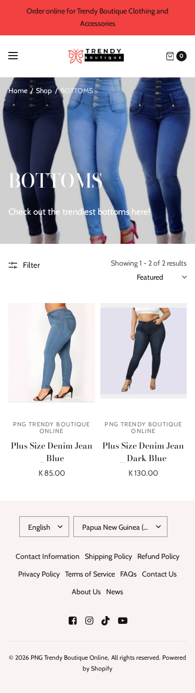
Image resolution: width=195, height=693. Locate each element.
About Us (86, 591)
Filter (31, 265)
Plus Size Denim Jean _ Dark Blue (143, 451)
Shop (44, 90)
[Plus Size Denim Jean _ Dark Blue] (143, 356)
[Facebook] (72, 620)
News (114, 591)
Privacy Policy (39, 574)
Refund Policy (158, 556)
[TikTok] (106, 620)
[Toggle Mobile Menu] (19, 56)
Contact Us (159, 574)
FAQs (128, 574)
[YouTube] (122, 620)
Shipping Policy (108, 556)
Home (18, 90)
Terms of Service (90, 574)
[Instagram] (89, 620)
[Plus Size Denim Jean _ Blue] (51, 356)
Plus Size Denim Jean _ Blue (52, 451)
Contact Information (48, 556)
